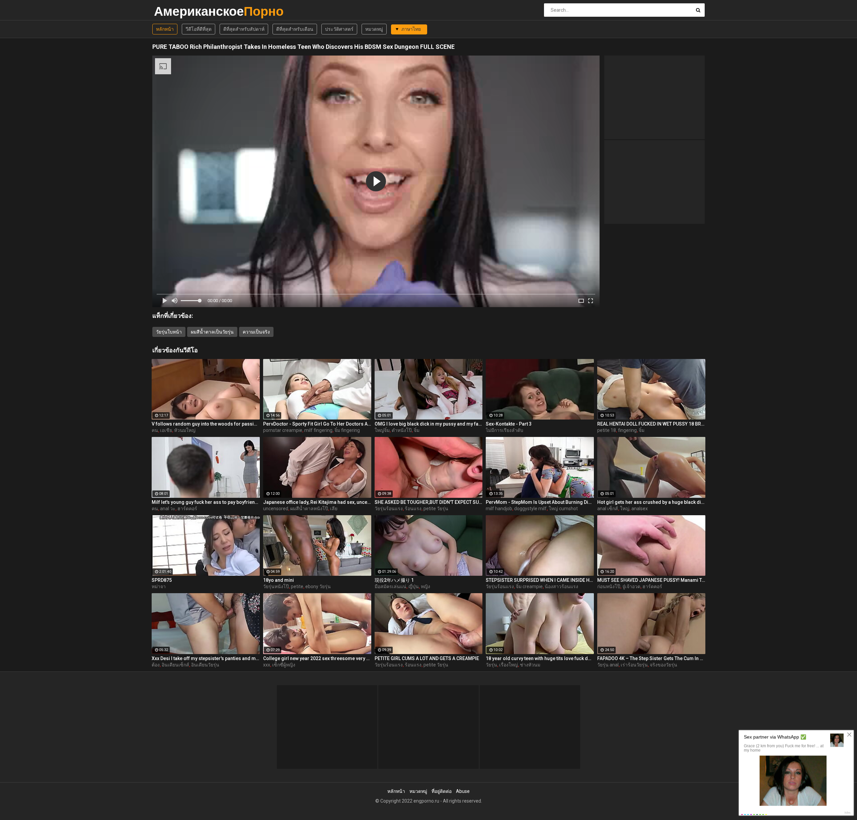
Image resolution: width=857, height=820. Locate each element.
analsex (639, 508)
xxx (266, 664)
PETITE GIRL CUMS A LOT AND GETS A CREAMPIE (427, 658)
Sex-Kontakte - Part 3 (509, 424)
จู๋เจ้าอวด (631, 586)
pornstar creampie (282, 430)
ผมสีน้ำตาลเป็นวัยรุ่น (212, 332)
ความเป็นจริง (256, 332)
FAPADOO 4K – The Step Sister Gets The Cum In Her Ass (651, 658)
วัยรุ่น (491, 664)
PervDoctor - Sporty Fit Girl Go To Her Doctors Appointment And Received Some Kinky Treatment (317, 424)
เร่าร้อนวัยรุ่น (634, 664)
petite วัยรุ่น (435, 508)
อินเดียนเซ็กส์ (175, 664)
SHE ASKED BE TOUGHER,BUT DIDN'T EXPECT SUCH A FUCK (429, 502)
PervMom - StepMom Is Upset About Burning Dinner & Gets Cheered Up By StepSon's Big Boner (540, 502)
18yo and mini (278, 580)
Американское (171, 11)
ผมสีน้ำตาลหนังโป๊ (309, 508)
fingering (627, 430)
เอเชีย (166, 430)
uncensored (275, 508)
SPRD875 (162, 580)
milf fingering (318, 430)
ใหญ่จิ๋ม (382, 430)
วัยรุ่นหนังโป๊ (276, 586)
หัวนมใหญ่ (185, 430)
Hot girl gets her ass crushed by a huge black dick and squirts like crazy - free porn (651, 502)
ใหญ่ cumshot (563, 508)
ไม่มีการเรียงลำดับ (504, 430)
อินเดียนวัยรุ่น (205, 664)
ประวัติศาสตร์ (339, 29)
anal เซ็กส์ (607, 508)
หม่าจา (159, 586)
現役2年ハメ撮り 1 (394, 580)
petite (297, 586)
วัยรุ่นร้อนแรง (389, 508)
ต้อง (156, 664)
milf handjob (499, 508)
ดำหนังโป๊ (402, 430)
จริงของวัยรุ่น (663, 664)
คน (155, 430)
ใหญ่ (624, 508)
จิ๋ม (416, 430)
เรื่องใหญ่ (508, 664)
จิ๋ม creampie (529, 586)
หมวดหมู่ (374, 29)
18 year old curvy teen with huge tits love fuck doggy (540, 658)
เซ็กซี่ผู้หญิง (283, 664)
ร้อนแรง (413, 508)
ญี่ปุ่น (413, 586)
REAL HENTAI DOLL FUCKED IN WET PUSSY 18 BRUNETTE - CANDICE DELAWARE (651, 424)
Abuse (463, 791)
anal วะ (167, 508)
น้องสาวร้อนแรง (561, 586)
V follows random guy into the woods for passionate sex (206, 424)
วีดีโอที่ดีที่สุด (198, 29)
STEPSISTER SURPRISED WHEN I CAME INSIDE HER (540, 580)
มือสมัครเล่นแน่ (390, 586)
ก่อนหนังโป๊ (608, 586)
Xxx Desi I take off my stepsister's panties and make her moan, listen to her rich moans (206, 658)
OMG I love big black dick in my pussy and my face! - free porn (429, 424)
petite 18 (606, 430)
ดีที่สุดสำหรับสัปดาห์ (243, 29)
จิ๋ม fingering (347, 430)
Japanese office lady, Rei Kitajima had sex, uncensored (317, 502)
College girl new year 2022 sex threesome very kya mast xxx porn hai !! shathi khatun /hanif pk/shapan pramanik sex (317, 658)
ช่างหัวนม (530, 664)
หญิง (425, 586)
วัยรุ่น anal (608, 664)
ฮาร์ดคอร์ (187, 508)
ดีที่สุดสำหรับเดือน (294, 29)
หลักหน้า (165, 29)
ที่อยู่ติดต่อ (442, 791)
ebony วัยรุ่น (318, 586)
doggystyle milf (530, 508)
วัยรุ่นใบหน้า (169, 332)
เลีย (333, 508)
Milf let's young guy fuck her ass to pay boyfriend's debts (206, 502)
